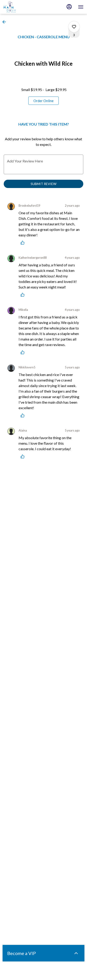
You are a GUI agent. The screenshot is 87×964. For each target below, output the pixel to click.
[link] (43, 101)
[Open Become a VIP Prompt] (76, 953)
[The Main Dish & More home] (24, 7)
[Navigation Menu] (81, 7)
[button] (5, 22)
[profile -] (69, 6)
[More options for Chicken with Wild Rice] (74, 26)
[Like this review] (24, 243)
